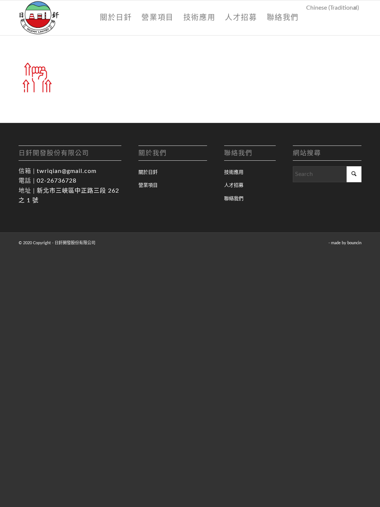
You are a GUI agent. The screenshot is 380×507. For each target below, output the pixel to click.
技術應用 (233, 172)
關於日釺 (148, 172)
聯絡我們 (233, 198)
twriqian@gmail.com (66, 171)
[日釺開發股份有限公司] (39, 17)
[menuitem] (116, 17)
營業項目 (148, 185)
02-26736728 (56, 181)
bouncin (354, 243)
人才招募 (233, 185)
